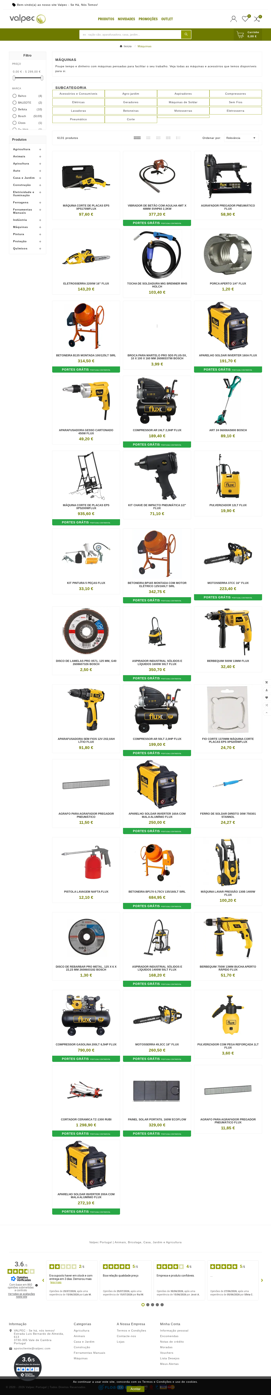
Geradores (130, 102)
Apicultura (21, 163)
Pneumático (78, 119)
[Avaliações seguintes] (262, 1280)
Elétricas (78, 102)
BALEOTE (30, 102)
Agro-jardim (130, 93)
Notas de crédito (172, 1341)
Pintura (18, 234)
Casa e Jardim (24, 177)
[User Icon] (235, 19)
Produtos (19, 139)
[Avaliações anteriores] (43, 1280)
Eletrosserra (235, 110)
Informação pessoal (174, 1330)
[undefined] (36, 1285)
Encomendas (169, 1336)
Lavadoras (78, 110)
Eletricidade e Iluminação (23, 193)
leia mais (56, 1282)
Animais (19, 156)
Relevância (241, 138)
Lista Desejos (170, 1358)
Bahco (30, 95)
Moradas (166, 1347)
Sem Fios (235, 102)
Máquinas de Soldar (183, 102)
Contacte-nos (126, 1336)
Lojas (121, 1341)
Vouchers (166, 1352)
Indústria (20, 219)
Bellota (30, 109)
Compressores (235, 93)
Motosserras (183, 110)
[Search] (186, 34)
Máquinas (20, 227)
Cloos (30, 122)
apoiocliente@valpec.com (32, 1348)
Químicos (20, 248)
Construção (22, 185)
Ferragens (21, 202)
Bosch (30, 116)
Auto (16, 170)
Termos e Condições (131, 1330)
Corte (131, 119)
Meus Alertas (169, 1363)
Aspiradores (183, 93)
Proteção (20, 241)
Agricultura (21, 149)
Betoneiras (131, 110)
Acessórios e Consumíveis (78, 93)
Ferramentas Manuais (22, 211)
